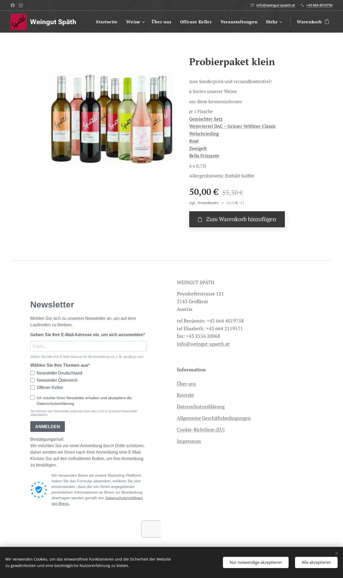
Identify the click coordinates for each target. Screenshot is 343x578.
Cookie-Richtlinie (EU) (201, 429)
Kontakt (185, 395)
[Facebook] (12, 5)
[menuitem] (108, 21)
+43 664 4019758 (319, 5)
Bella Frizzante (204, 156)
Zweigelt (198, 148)
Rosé (194, 141)
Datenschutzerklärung (201, 406)
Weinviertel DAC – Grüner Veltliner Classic (232, 126)
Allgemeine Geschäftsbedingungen (214, 418)
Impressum (189, 441)
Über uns (186, 383)
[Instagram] (20, 5)
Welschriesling (204, 134)
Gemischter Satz (205, 119)
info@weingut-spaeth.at (275, 5)
